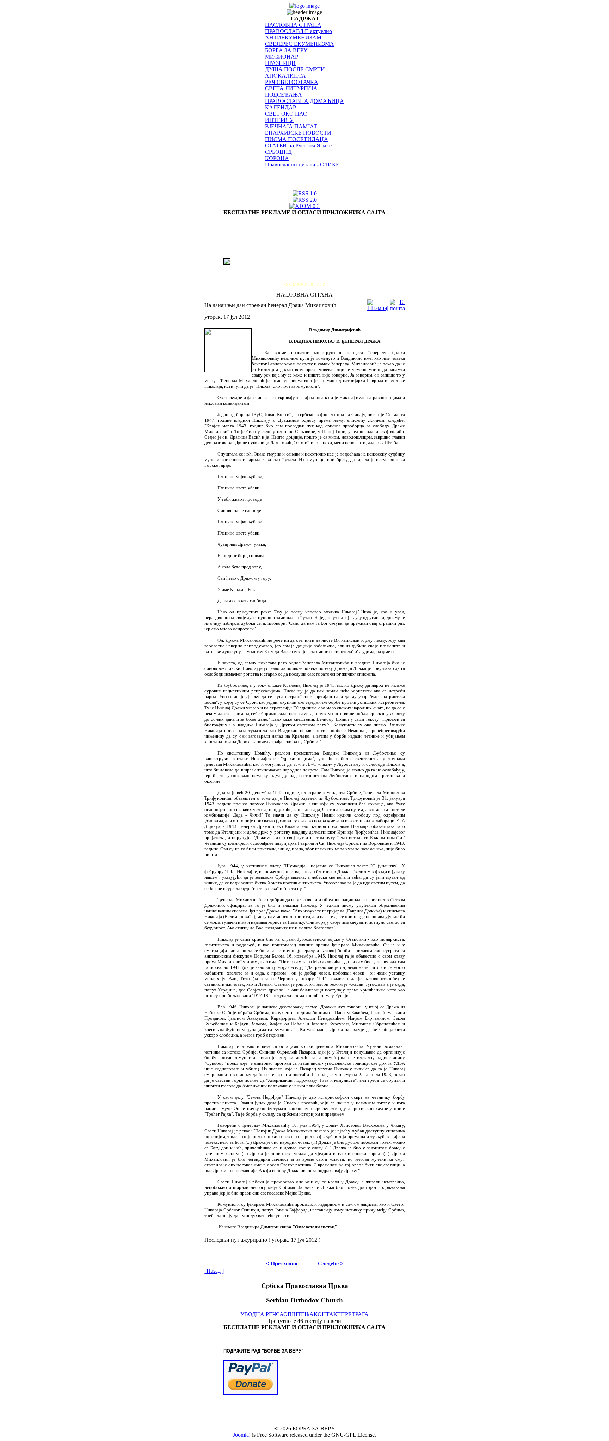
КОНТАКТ (327, 1314)
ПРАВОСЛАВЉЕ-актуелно (298, 31)
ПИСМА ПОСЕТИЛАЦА (296, 139)
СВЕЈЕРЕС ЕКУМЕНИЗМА (299, 44)
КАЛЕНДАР (280, 107)
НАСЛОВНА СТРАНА (293, 25)
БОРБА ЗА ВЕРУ (286, 50)
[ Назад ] (213, 1271)
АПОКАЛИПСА (285, 76)
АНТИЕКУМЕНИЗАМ (293, 38)
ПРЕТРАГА (355, 1314)
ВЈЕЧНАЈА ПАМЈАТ (291, 126)
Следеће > (330, 1263)
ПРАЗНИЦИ (280, 63)
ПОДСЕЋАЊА (283, 95)
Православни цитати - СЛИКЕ (302, 164)
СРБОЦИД (278, 152)
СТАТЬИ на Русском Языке (298, 145)
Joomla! (242, 1435)
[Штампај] (377, 303)
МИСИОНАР (281, 57)
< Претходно (281, 1263)
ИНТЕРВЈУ (279, 120)
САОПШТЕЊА (295, 1314)
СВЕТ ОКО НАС (286, 114)
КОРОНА (277, 158)
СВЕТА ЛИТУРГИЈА (291, 88)
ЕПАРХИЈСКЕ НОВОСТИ (298, 133)
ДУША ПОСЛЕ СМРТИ (295, 69)
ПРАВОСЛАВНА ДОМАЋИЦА (304, 101)
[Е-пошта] (397, 303)
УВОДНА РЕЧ (258, 1314)
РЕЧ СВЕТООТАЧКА (291, 82)
